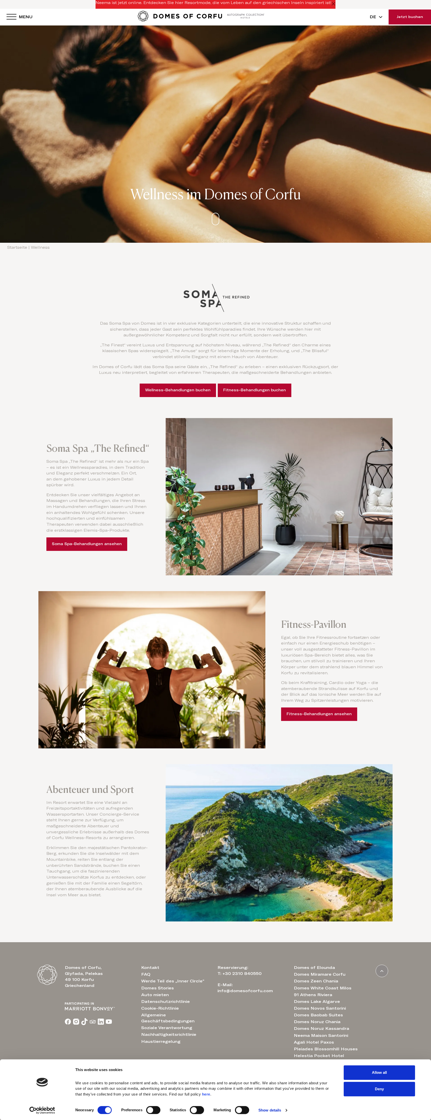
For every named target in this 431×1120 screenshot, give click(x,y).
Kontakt (150, 968)
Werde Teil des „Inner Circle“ (172, 981)
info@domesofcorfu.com (245, 991)
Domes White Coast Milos (322, 988)
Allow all (379, 1072)
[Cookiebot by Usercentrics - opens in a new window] (42, 1110)
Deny (379, 1089)
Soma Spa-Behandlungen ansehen (87, 544)
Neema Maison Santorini (321, 1036)
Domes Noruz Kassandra (321, 1029)
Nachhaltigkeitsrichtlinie (168, 1035)
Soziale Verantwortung (166, 1028)
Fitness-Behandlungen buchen (254, 390)
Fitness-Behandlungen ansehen (319, 714)
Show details (269, 1110)
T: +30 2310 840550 (239, 974)
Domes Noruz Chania (317, 1022)
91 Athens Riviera (313, 995)
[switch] (153, 1110)
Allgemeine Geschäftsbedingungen (168, 1018)
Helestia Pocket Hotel (319, 1056)
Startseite (17, 247)
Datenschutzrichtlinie (165, 1002)
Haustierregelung (161, 1042)
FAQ (145, 974)
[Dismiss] (333, 4)
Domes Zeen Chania (316, 981)
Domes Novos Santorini (320, 1008)
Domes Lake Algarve (317, 1002)
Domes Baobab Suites (318, 1015)
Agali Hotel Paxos (314, 1042)
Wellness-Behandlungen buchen (178, 390)
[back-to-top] (382, 971)
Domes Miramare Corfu (319, 974)
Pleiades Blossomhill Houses (326, 1049)
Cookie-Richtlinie (160, 1008)
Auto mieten (155, 995)
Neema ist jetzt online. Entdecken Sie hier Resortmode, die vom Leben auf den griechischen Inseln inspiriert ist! (213, 3)
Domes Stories (157, 988)
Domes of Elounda (314, 968)
